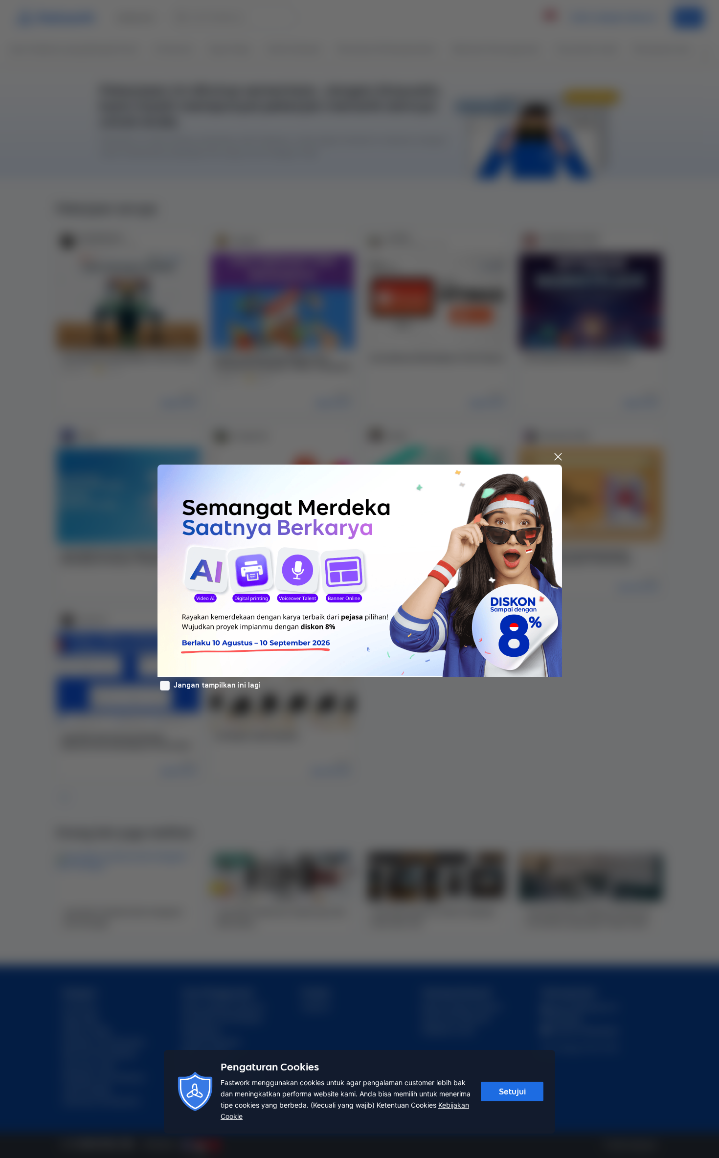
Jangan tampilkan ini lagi (217, 685)
